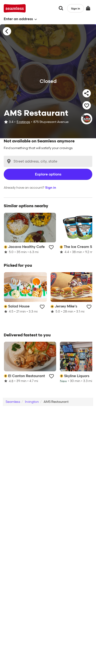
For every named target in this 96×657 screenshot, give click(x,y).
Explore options (48, 174)
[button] (20, 19)
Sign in (50, 188)
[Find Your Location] (9, 161)
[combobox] (48, 161)
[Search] (61, 8)
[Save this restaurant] (86, 105)
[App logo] (15, 8)
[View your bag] (88, 8)
